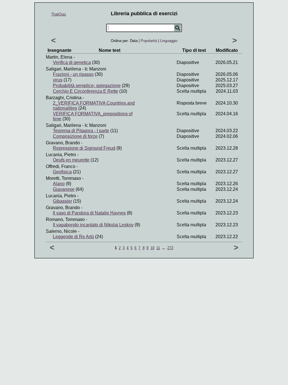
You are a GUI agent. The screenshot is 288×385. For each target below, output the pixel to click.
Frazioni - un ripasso (73, 74)
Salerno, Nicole (61, 231)
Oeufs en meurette (71, 160)
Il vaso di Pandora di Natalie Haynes (89, 213)
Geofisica (62, 171)
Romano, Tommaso (65, 219)
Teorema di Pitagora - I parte (81, 130)
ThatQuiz (58, 14)
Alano (59, 183)
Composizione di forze (75, 136)
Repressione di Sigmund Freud (84, 148)
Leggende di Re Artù (73, 236)
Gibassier (62, 201)
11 (158, 248)
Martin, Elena (59, 57)
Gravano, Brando (63, 142)
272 (170, 248)
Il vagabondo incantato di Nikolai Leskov (93, 224)
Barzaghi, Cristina (64, 97)
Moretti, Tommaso (63, 178)
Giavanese (64, 189)
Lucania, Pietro (61, 154)
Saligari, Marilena (63, 69)
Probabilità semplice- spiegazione (87, 85)
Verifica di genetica (72, 62)
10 (152, 248)
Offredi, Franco (60, 166)
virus (57, 80)
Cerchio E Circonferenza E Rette (85, 91)
